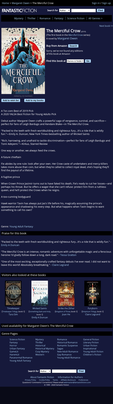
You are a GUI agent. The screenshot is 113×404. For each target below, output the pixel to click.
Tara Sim (13, 314)
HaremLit (14, 354)
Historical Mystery (44, 348)
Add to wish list (11, 100)
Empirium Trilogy (89, 311)
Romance (45, 18)
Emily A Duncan (10, 245)
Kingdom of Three (63, 311)
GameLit (14, 351)
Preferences (83, 380)
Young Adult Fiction (93, 351)
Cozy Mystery (42, 351)
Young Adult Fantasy (21, 226)
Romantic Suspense (67, 345)
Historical (40, 345)
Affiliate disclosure (68, 380)
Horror (13, 345)
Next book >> (106, 25)
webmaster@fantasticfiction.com (77, 382)
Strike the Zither (66, 308)
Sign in (96, 3)
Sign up (106, 3)
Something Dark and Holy (39, 311)
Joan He (66, 314)
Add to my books (35, 100)
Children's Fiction (92, 354)
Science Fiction (75, 18)
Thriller (31, 18)
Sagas (60, 348)
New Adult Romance (67, 351)
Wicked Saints (40, 308)
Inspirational (89, 348)
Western (39, 354)
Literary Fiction (91, 342)
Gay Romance (64, 354)
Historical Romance (67, 342)
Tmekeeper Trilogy (10, 311)
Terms (55, 380)
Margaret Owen (67, 38)
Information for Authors (70, 377)
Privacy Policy (30, 380)
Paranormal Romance (21, 357)
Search (73, 46)
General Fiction (91, 339)
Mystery (18, 18)
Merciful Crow (75, 34)
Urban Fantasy (17, 348)
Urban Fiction (90, 345)
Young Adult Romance (68, 357)
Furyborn (92, 308)
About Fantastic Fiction (42, 377)
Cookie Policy (44, 380)
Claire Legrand (60, 264)
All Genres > (96, 18)
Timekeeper (13, 308)
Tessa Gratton (68, 255)
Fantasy (58, 18)
